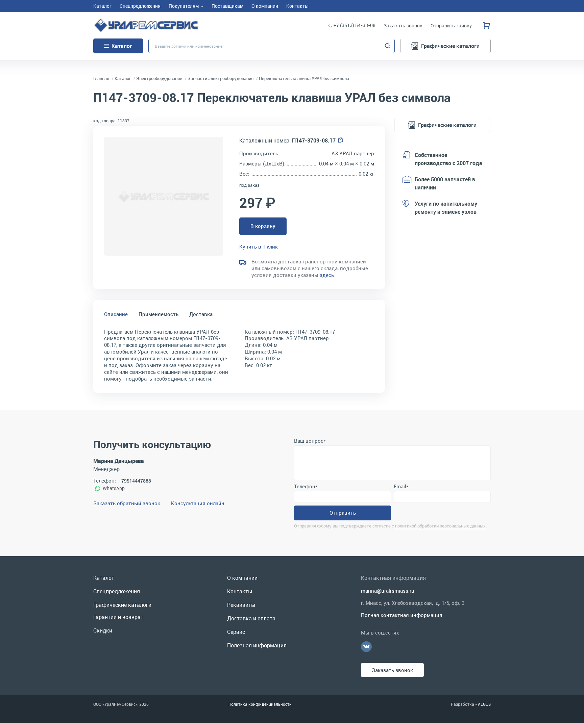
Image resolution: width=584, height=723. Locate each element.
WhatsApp (114, 488)
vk (366, 646)
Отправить (343, 512)
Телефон (305, 486)
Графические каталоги (450, 46)
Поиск (388, 46)
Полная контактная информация (401, 615)
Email (401, 486)
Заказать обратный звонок (126, 503)
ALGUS (484, 704)
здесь (327, 275)
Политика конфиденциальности (260, 704)
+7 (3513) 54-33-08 (354, 25)
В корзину (262, 226)
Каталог (122, 46)
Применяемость (158, 314)
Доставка (201, 314)
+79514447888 (135, 480)
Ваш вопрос (309, 440)
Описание (116, 314)
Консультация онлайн (197, 503)
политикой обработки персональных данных (440, 526)
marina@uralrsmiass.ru (387, 590)
